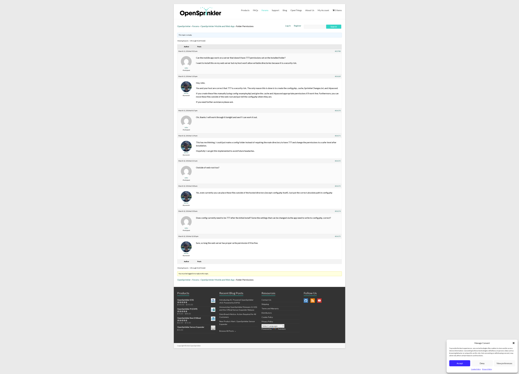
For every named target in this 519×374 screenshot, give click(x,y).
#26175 (338, 236)
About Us (309, 10)
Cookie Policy (476, 369)
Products (245, 10)
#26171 (338, 136)
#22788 (338, 51)
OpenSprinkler (184, 26)
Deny (482, 363)
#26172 (338, 161)
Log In (288, 26)
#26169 (338, 76)
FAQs (255, 10)
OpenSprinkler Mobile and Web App (217, 26)
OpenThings (296, 10)
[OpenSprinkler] (200, 11)
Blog (285, 10)
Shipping (265, 304)
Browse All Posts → (227, 331)
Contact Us (266, 300)
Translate (281, 329)
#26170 (338, 111)
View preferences (504, 363)
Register (297, 26)
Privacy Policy (487, 369)
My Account (323, 10)
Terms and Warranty (270, 308)
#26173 (338, 186)
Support (275, 10)
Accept (460, 363)
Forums (265, 10)
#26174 (338, 211)
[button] (513, 343)
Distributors (267, 313)
